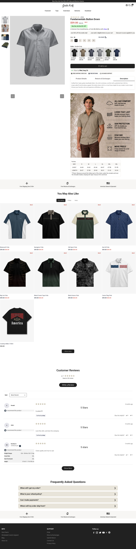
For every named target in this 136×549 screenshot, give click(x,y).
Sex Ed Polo (105, 247)
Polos (69, 200)
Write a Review (68, 385)
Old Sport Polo (72, 247)
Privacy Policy (51, 543)
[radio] (74, 54)
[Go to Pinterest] (109, 533)
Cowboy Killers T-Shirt (6, 344)
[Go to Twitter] (100, 533)
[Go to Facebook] (94, 533)
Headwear (88, 11)
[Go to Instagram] (97, 533)
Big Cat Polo (4, 295)
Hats (76, 200)
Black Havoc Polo (73, 295)
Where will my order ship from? (32, 506)
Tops (56, 11)
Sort (6, 395)
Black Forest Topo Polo (41, 295)
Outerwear (66, 11)
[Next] (62, 96)
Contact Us (50, 540)
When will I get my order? (30, 488)
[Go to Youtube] (103, 533)
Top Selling (61, 200)
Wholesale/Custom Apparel (10, 535)
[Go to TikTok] (107, 533)
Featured (48, 11)
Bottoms (77, 11)
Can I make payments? (29, 500)
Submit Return (51, 538)
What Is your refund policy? (31, 494)
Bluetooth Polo (4, 247)
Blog (3, 538)
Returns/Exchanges (53, 535)
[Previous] (13, 96)
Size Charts (5, 532)
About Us (4, 540)
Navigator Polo (38, 247)
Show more (68, 351)
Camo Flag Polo (107, 295)
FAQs (48, 532)
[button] (77, 17)
